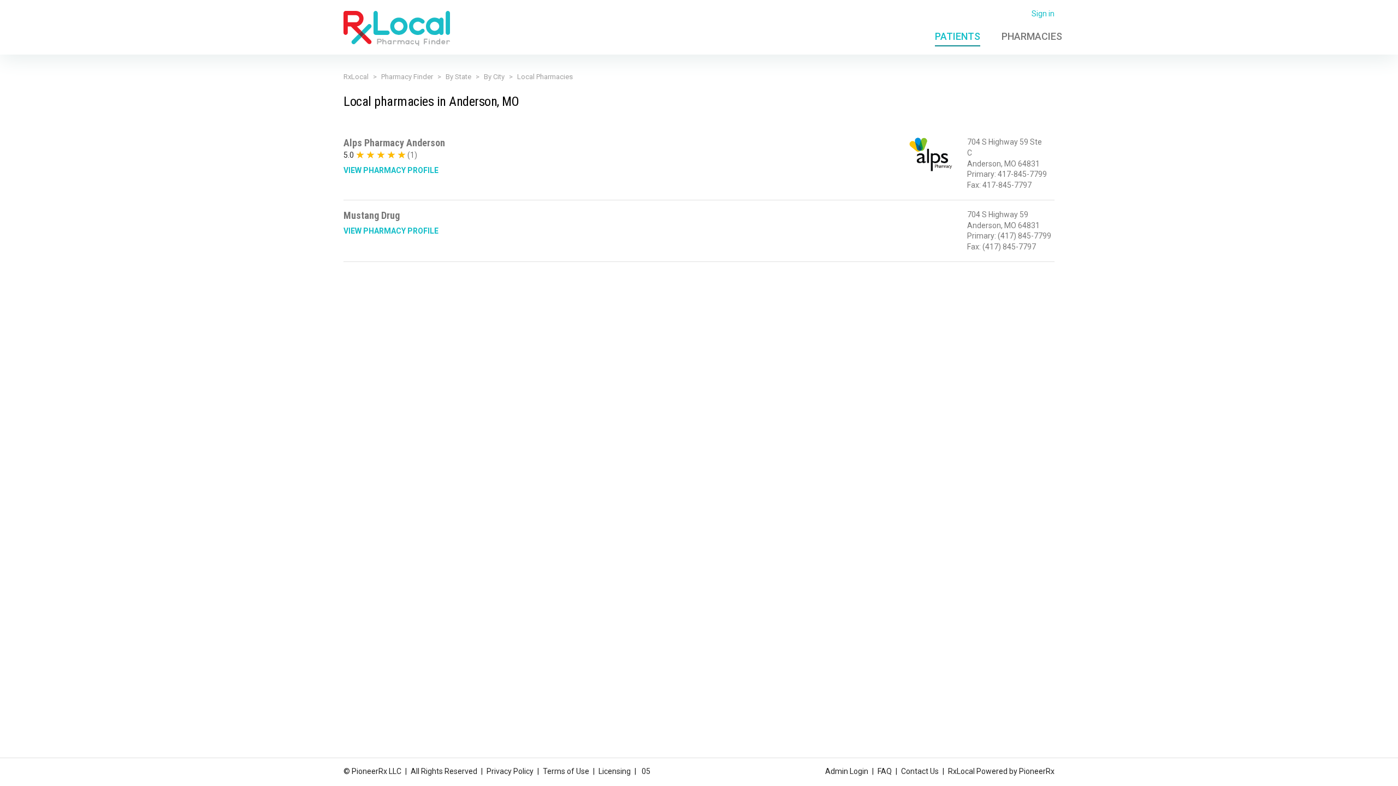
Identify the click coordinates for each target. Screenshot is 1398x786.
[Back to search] (396, 27)
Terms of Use (566, 771)
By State (458, 77)
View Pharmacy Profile (391, 170)
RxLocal (356, 77)
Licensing (615, 771)
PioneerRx (1037, 771)
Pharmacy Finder (407, 77)
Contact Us (920, 771)
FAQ (885, 771)
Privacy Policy (510, 771)
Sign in (1043, 13)
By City (494, 77)
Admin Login (846, 771)
